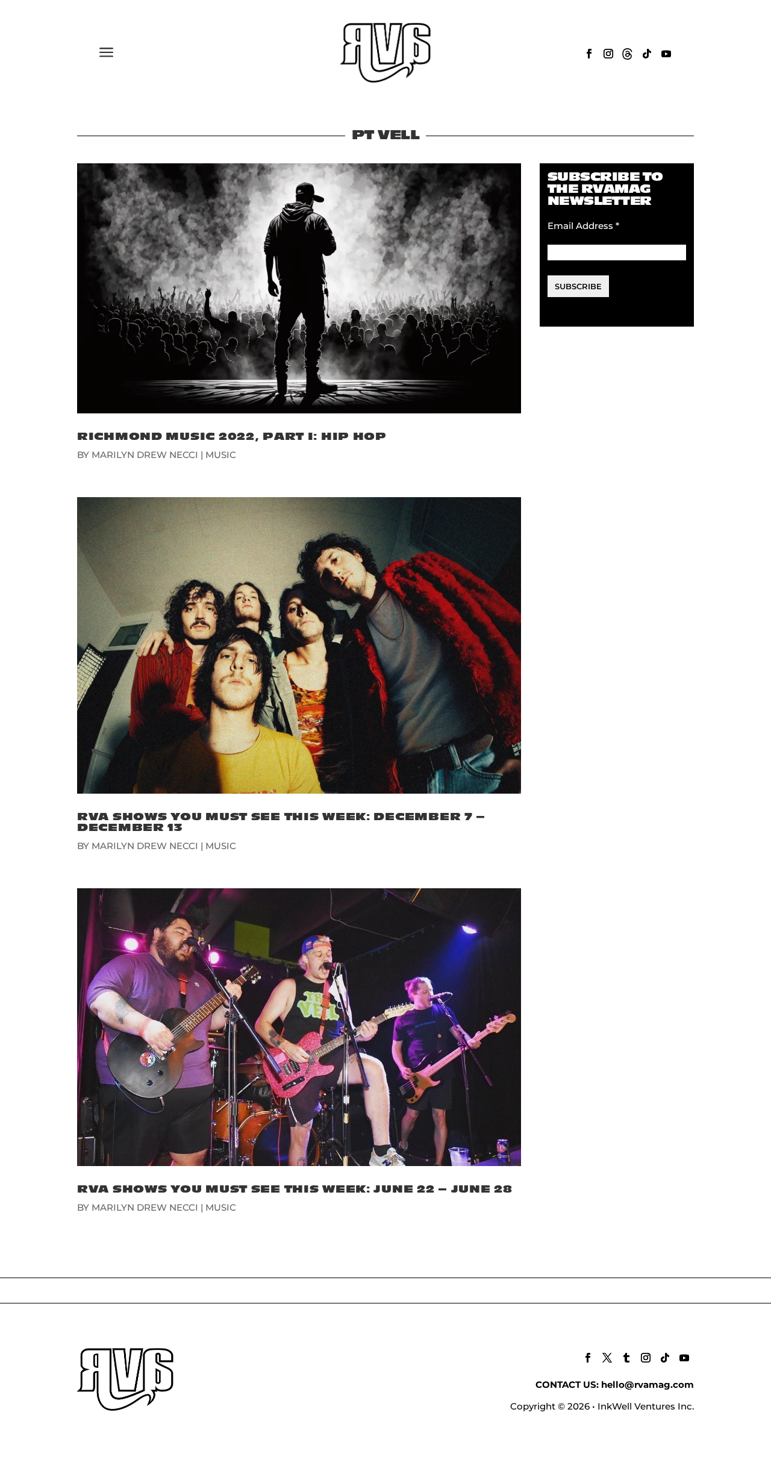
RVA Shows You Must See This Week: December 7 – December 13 (281, 822)
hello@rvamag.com (647, 1384)
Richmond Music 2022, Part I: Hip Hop (232, 436)
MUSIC (220, 454)
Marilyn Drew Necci (145, 454)
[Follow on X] (607, 1357)
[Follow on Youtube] (666, 53)
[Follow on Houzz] (627, 53)
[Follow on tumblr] (626, 1357)
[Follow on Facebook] (589, 53)
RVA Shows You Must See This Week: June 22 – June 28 (295, 1189)
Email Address (583, 225)
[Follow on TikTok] (647, 53)
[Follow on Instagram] (608, 53)
